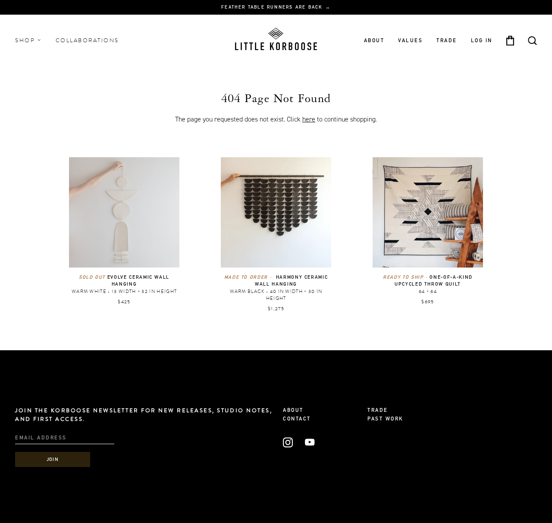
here (308, 119)
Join (53, 460)
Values (410, 40)
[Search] (532, 40)
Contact (297, 419)
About (374, 40)
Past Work (385, 419)
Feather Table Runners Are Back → (276, 8)
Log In (481, 40)
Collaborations (87, 40)
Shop (26, 40)
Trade (446, 40)
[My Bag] (510, 41)
